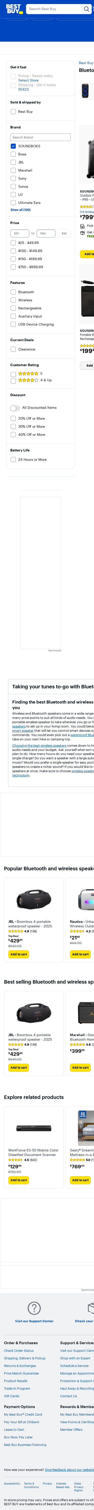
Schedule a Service (74, 1366)
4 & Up (46, 380)
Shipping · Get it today (37, 85)
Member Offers (71, 1429)
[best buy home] (14, 9)
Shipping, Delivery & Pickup (24, 1358)
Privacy (47, 1483)
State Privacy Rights (78, 1487)
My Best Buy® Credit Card (23, 1414)
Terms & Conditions (31, 1485)
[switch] (15, 408)
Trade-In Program (17, 1388)
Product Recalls (15, 1381)
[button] (33, 923)
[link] (22, 931)
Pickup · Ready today (35, 75)
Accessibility (12, 1483)
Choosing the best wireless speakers (39, 745)
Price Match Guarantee (21, 1373)
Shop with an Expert (75, 1358)
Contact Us (68, 1396)
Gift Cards (11, 1396)
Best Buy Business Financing (25, 1445)
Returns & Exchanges (20, 1366)
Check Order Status (19, 1351)
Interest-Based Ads (62, 1485)
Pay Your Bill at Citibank (21, 1422)
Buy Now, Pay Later (18, 1437)
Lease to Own (14, 1429)
